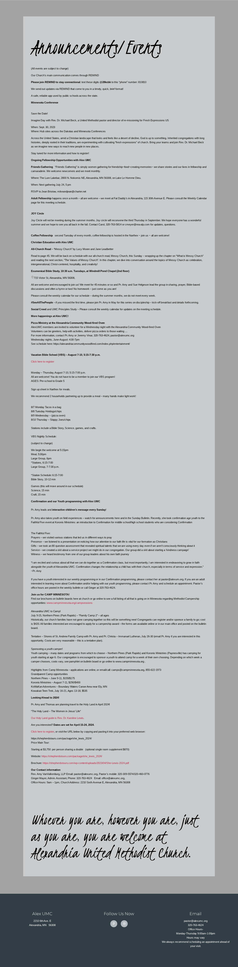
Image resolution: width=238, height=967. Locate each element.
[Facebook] (113, 923)
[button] (229, 958)
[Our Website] (124, 923)
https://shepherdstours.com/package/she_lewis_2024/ (71, 756)
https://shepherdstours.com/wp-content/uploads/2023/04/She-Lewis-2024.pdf (86, 762)
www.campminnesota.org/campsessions (70, 602)
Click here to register (42, 361)
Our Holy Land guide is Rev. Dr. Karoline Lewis (57, 717)
